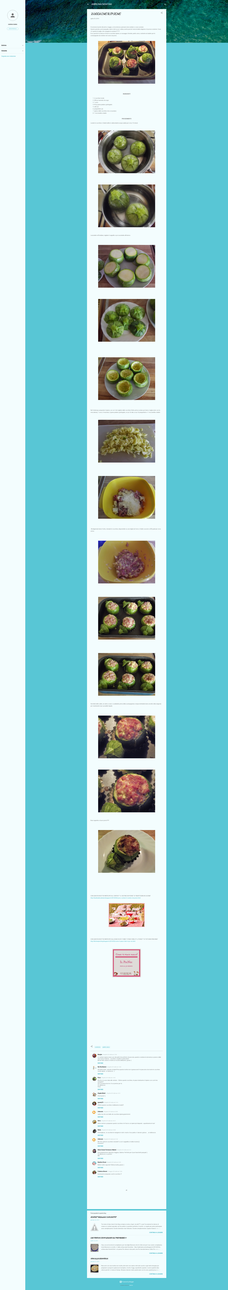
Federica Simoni (102, 1171)
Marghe (100, 1054)
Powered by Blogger (128, 1282)
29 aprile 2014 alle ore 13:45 (108, 1077)
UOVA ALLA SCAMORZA (99, 1259)
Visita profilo (13, 28)
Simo (99, 1121)
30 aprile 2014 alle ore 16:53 (114, 1162)
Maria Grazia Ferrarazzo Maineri (107, 1150)
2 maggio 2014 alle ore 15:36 (115, 1171)
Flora (99, 1077)
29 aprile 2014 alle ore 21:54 (111, 1139)
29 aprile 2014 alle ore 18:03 (111, 1111)
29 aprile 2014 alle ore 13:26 (114, 1067)
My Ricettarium (102, 1067)
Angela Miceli (102, 1093)
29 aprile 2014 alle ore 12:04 (110, 1054)
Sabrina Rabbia (12, 24)
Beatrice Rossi (102, 1162)
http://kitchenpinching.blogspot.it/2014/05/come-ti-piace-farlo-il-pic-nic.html (113, 941)
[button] (162, 13)
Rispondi (100, 1063)
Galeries (131, 1285)
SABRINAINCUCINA (101, 4)
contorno (97, 1047)
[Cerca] (165, 5)
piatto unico (106, 1047)
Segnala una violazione (8, 56)
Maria (99, 1130)
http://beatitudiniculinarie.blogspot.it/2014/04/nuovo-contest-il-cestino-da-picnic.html (116, 898)
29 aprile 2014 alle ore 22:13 (124, 1150)
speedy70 (100, 1102)
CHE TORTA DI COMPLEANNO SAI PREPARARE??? (109, 1238)
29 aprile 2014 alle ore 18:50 (109, 1130)
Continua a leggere (156, 1232)
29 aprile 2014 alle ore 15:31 (113, 1093)
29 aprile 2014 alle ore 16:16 (111, 1102)
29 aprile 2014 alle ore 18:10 (108, 1120)
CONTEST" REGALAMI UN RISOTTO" (103, 1217)
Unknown (100, 1111)
